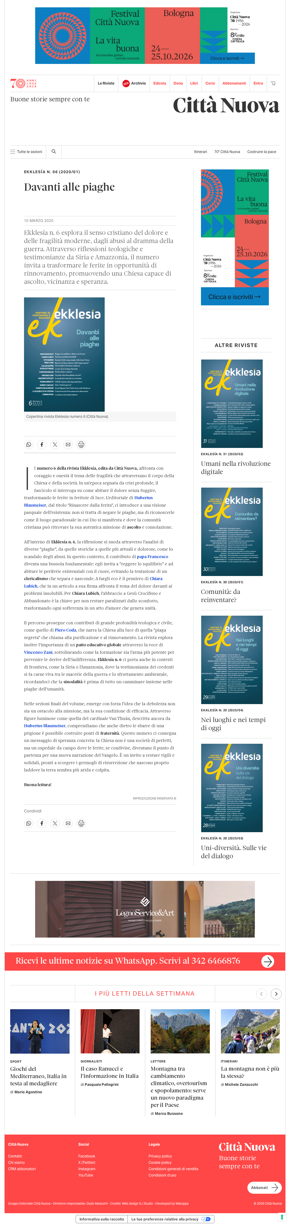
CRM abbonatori (22, 1169)
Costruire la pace (261, 151)
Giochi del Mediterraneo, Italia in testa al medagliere (38, 1076)
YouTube (85, 1175)
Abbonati (259, 1187)
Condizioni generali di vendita (173, 1169)
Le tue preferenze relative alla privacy (164, 1219)
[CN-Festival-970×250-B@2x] (145, 35)
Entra (258, 83)
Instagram (86, 1169)
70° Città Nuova (227, 151)
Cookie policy (160, 1162)
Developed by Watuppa (171, 1203)
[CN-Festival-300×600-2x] (235, 237)
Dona (178, 83)
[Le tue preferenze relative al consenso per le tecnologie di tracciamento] (282, 1217)
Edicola (159, 83)
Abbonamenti (234, 83)
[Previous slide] (261, 994)
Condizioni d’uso (162, 1175)
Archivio (138, 83)
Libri (194, 83)
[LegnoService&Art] (145, 909)
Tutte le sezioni (29, 151)
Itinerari (200, 151)
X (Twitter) (86, 1162)
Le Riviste (106, 83)
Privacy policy (160, 1156)
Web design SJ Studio (138, 1203)
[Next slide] (276, 994)
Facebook (86, 1156)
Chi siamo (16, 1162)
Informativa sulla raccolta (102, 1219)
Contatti (15, 1156)
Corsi (210, 83)
